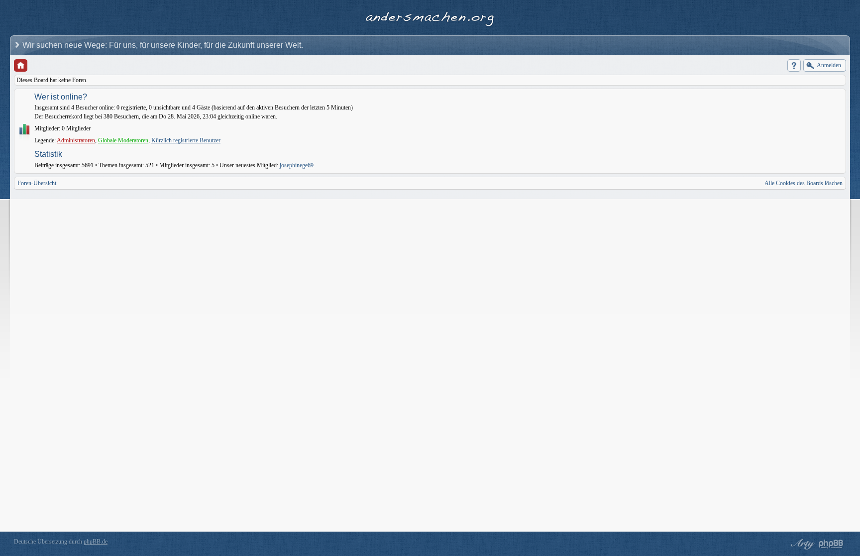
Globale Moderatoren (123, 140)
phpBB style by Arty (801, 544)
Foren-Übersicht (36, 183)
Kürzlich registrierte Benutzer (185, 140)
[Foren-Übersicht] (20, 65)
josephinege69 (297, 165)
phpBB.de (96, 541)
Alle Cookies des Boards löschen (803, 183)
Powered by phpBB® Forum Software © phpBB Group (831, 544)
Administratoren (76, 140)
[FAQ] (794, 65)
